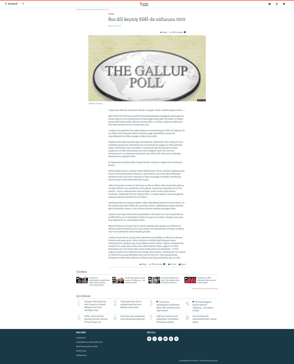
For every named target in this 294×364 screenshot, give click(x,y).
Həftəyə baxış (81, 355)
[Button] (163, 32)
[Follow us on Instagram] (154, 339)
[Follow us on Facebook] (149, 339)
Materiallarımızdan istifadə (87, 346)
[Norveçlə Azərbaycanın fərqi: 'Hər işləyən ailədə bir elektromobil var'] (154, 280)
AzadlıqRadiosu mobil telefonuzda (89, 342)
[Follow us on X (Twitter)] (160, 339)
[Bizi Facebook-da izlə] (284, 4)
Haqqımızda (81, 338)
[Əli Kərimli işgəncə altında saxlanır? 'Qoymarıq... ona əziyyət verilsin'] (118, 280)
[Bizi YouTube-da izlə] (269, 4)
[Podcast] (176, 339)
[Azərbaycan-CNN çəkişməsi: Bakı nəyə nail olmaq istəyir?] (190, 280)
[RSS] (171, 339)
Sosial (111, 14)
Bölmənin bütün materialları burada (205, 289)
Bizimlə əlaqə (81, 351)
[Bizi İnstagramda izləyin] (276, 4)
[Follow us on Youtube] (165, 339)
